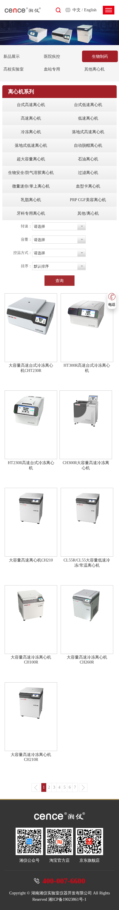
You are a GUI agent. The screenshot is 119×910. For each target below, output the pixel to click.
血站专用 (52, 69)
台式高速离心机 (31, 105)
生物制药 (100, 56)
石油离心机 (88, 159)
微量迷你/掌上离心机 (31, 186)
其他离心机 (94, 69)
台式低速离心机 (88, 105)
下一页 (83, 787)
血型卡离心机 (88, 186)
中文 (76, 10)
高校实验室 (13, 69)
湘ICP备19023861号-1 (67, 899)
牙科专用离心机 (31, 213)
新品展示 (11, 56)
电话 (111, 305)
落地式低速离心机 (31, 145)
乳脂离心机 (31, 200)
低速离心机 (88, 118)
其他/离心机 (88, 213)
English (90, 10)
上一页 (35, 787)
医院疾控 (52, 56)
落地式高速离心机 (88, 132)
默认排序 (41, 266)
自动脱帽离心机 (88, 145)
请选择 (39, 226)
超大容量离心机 (31, 159)
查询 (59, 280)
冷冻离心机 (31, 132)
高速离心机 (31, 118)
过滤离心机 (88, 172)
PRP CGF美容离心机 (88, 200)
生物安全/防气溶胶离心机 (31, 172)
